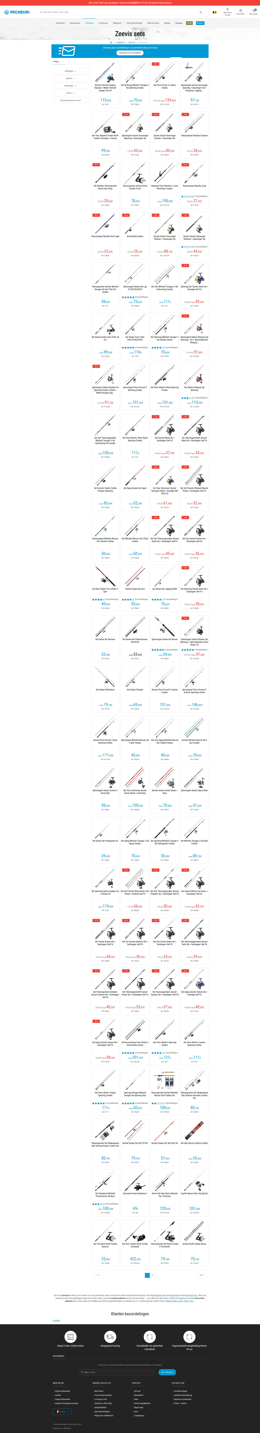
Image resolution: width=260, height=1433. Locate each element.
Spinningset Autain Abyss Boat (194, 790)
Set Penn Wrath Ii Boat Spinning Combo (165, 388)
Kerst (136, 1411)
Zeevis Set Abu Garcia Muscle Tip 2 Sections (165, 1194)
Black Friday (138, 1407)
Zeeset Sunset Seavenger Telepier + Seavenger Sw (165, 237)
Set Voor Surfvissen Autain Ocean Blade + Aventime (135, 791)
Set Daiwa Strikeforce (105, 689)
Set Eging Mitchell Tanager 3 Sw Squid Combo (135, 842)
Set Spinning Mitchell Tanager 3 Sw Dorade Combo (164, 338)
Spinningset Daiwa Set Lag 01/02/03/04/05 (135, 288)
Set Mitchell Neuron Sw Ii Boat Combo (135, 540)
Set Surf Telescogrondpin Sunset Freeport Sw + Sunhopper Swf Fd (164, 892)
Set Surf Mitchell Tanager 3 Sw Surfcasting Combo (164, 288)
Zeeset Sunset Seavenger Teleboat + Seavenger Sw (194, 237)
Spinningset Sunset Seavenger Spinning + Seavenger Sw (135, 137)
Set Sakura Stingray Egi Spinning (194, 388)
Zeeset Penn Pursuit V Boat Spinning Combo (105, 741)
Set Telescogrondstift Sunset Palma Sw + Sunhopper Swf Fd (135, 993)
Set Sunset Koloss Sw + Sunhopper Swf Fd (105, 943)
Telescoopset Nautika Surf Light (105, 236)
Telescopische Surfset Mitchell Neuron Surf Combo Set (164, 1094)
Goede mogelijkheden (142, 1403)
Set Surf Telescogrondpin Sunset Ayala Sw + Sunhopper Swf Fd (164, 540)
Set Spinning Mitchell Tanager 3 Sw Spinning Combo (135, 86)
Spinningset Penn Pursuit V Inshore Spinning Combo (194, 691)
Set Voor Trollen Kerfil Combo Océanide (135, 1245)
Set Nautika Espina (135, 236)
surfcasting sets (159, 1295)
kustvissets (174, 1295)
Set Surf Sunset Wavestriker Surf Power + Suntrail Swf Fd (135, 892)
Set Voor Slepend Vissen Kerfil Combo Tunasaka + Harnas (105, 137)
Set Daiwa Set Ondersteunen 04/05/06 (135, 640)
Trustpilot (56, 1320)
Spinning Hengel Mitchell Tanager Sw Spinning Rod (135, 1094)
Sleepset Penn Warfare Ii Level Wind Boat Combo (164, 187)
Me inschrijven (167, 1372)
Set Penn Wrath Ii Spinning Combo (164, 1043)
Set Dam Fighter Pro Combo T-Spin (105, 590)
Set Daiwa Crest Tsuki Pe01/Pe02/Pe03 (135, 338)
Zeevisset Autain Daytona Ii (135, 1193)
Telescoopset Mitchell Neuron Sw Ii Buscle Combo (105, 540)
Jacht (189, 23)
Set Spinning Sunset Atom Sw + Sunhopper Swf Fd (194, 590)
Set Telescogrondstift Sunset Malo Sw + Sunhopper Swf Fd (194, 439)
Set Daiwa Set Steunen (105, 639)
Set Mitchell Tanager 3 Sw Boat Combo (194, 842)
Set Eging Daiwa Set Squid (134, 488)
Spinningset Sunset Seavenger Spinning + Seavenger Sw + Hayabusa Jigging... (194, 88)
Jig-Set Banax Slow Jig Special (194, 1193)
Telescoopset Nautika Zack (194, 186)
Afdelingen (69, 71)
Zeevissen (89, 23)
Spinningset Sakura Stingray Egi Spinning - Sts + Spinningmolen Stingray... (194, 340)
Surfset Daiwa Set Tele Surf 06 (164, 1143)
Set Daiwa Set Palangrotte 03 (105, 841)
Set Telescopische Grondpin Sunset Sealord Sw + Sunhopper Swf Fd (105, 995)
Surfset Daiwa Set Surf (135, 589)
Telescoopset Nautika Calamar (194, 135)
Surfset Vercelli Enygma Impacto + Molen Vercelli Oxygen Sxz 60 (105, 88)
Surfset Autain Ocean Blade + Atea (165, 791)
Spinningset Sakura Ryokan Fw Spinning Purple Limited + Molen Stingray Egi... (105, 390)
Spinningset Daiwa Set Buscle (165, 639)
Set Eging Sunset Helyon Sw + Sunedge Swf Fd (194, 993)
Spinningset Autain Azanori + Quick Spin (105, 791)
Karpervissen (75, 23)
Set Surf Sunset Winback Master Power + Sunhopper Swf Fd (194, 489)
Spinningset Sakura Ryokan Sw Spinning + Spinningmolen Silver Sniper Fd (194, 642)
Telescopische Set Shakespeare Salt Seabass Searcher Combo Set (194, 1095)
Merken (200, 23)
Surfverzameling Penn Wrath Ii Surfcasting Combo (135, 1043)
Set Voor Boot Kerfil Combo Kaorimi (105, 1245)
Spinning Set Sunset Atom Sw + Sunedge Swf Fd (194, 288)
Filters (69, 93)
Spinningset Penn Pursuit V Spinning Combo (135, 388)
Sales (136, 1399)
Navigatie (178, 23)
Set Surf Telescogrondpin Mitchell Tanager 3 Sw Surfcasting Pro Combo (105, 441)
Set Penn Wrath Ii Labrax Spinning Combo (194, 1043)
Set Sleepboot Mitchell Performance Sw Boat (105, 1194)
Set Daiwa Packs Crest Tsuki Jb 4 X (105, 338)
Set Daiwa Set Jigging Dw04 (164, 589)
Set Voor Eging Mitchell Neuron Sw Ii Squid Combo (164, 741)
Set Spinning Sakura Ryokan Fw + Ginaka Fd (105, 892)
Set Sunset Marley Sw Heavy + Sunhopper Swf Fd (194, 892)
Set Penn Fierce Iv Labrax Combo (164, 86)
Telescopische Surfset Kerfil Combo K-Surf (135, 187)
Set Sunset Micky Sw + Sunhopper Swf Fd (164, 439)
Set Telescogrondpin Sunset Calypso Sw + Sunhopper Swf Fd (164, 993)
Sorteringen (69, 86)
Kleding (167, 23)
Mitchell (169, 1301)
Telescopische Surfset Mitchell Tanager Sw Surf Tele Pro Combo (105, 289)
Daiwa (175, 1301)
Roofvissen (60, 23)
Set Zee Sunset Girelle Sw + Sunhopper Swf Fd (194, 540)
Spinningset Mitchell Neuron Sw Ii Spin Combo (135, 741)
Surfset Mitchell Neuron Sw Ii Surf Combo (194, 741)
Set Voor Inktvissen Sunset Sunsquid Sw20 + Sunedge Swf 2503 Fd (164, 491)
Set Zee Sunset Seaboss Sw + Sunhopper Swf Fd (135, 943)
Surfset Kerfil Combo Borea (194, 1244)
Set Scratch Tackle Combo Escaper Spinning (105, 489)
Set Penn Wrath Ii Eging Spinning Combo (105, 1094)
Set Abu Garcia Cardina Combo (194, 1143)
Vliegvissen (117, 23)
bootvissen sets (191, 1295)
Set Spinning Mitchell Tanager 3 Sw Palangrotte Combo (164, 842)
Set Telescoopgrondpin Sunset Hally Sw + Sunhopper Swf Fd (194, 943)
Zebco (186, 1301)
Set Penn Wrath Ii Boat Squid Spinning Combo (135, 439)
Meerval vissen (153, 23)
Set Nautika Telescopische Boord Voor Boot (105, 187)
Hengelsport (120, 42)
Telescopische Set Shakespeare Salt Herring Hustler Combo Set (105, 1144)
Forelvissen (103, 23)
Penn (191, 1301)
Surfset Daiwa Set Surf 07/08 (135, 1143)
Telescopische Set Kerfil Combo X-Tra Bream (164, 1245)
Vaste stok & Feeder (134, 23)
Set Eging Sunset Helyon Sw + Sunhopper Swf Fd (105, 1043)
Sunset (180, 1301)
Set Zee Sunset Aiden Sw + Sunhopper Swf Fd (164, 943)
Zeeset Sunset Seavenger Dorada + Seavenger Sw (165, 137)
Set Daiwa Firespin (135, 689)
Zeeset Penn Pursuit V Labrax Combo (165, 691)
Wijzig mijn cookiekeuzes (104, 1415)
